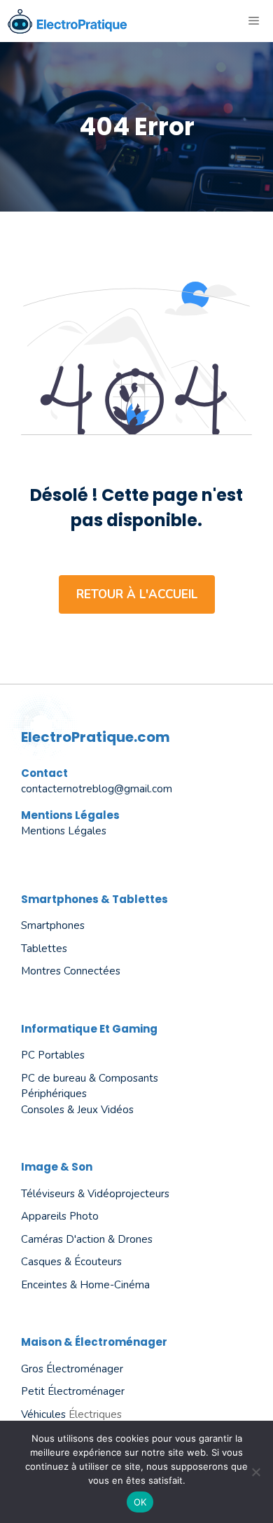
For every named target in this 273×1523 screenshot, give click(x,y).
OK (140, 1502)
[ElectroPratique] (67, 21)
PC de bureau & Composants (89, 1078)
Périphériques (54, 1094)
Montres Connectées (70, 971)
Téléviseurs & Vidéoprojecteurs (95, 1194)
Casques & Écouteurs (71, 1262)
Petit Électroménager (73, 1391)
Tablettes (44, 949)
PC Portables (53, 1055)
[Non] (255, 1472)
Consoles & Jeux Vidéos (77, 1110)
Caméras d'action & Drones (87, 1239)
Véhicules (43, 1414)
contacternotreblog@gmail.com (96, 789)
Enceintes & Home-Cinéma (85, 1285)
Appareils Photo (60, 1216)
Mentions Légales (63, 831)
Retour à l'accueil (136, 594)
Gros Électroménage (70, 1369)
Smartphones (53, 925)
